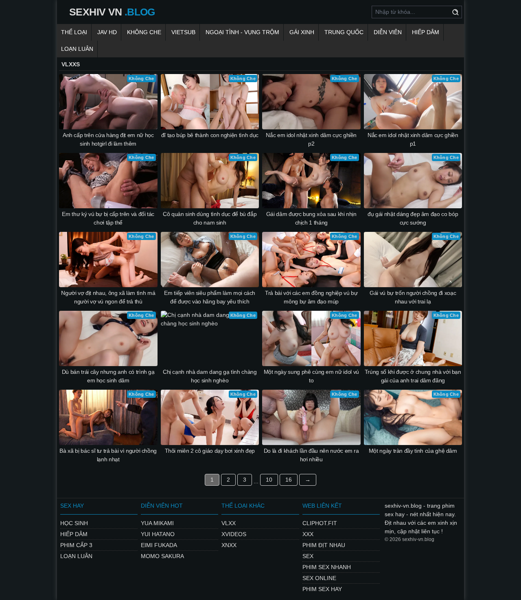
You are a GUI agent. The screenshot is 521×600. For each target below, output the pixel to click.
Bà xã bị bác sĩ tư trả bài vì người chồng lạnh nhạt (108, 455)
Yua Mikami (157, 523)
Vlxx (228, 523)
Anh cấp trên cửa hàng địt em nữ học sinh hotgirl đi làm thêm (108, 139)
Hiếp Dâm (425, 32)
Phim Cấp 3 (76, 545)
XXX (307, 534)
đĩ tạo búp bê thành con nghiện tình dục (209, 135)
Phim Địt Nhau (323, 545)
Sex (307, 556)
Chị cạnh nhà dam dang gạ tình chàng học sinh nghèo (210, 376)
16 (288, 479)
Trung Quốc (343, 32)
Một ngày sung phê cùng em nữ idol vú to (311, 376)
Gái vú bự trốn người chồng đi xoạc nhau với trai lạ (413, 297)
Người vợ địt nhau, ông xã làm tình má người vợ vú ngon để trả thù (108, 297)
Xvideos (233, 534)
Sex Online (319, 578)
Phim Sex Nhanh (326, 567)
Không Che (144, 32)
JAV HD (107, 32)
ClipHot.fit (319, 523)
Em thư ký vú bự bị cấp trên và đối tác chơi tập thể (108, 218)
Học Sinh (74, 523)
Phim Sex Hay (322, 589)
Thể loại (74, 32)
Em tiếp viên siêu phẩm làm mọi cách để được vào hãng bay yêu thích (209, 297)
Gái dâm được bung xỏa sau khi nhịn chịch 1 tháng (311, 218)
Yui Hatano (158, 534)
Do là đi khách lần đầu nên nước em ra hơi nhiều (311, 455)
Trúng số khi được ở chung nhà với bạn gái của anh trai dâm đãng (413, 376)
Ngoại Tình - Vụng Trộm (242, 32)
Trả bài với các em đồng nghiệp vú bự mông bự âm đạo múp (311, 297)
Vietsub (183, 32)
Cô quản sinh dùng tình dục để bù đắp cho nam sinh (209, 218)
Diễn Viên (388, 32)
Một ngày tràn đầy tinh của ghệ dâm (413, 450)
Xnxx (228, 545)
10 (269, 479)
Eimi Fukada (159, 545)
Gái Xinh (301, 32)
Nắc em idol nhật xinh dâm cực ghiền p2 (311, 139)
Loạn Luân (77, 49)
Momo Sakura (162, 556)
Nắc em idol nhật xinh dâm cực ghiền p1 (413, 139)
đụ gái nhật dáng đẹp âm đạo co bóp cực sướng (413, 218)
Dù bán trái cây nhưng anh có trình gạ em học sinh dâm (108, 376)
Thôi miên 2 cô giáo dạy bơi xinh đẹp (210, 450)
